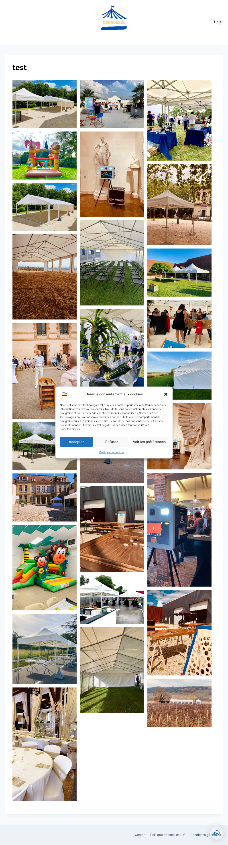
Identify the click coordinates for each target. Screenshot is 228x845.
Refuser (111, 442)
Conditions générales (205, 835)
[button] (166, 394)
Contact (141, 835)
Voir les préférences (149, 442)
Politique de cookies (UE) (168, 835)
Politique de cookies (111, 452)
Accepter (76, 442)
